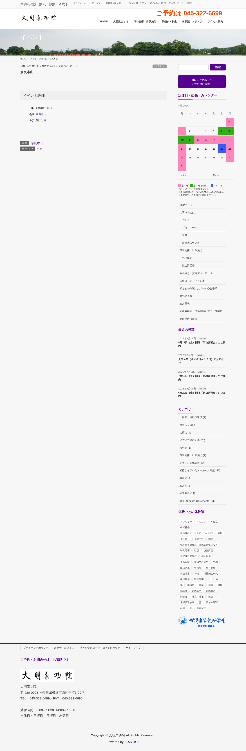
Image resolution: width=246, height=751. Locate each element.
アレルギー (186, 521)
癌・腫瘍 (210, 567)
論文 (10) (185, 485)
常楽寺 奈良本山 (64, 647)
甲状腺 (197, 567)
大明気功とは (187, 212)
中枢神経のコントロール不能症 (196, 533)
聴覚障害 (199, 579)
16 (229, 139)
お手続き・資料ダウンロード (196, 273)
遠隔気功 (196, 591)
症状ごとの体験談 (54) (192, 462)
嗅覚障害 (208, 550)
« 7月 (184, 175)
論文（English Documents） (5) (198, 500)
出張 (43, 120)
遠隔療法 (210, 591)
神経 (196, 573)
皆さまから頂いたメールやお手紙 (198, 288)
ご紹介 (186, 220)
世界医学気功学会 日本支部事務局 (100, 647)
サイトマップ (133, 647)
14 (214, 139)
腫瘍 (210, 585)
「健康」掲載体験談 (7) (193, 417)
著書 (184, 235)
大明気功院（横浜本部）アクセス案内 (201, 311)
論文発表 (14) (187, 493)
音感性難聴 (212, 602)
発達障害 (185, 573)
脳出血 (190, 585)
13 (206, 139)
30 (229, 157)
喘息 (196, 550)
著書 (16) (185, 478)
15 (221, 139)
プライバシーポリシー (35, 647)
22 (221, 148)
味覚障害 (185, 550)
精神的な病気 (211, 573)
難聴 (210, 596)
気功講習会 (188, 265)
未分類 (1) (185, 447)
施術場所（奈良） (190, 318)
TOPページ (186, 204)
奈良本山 (159, 66)
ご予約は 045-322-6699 (189, 13)
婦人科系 (206, 556)
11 (190, 139)
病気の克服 (186, 295)
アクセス (96, 3)
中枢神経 (185, 527)
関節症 (183, 596)
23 (229, 148)
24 (182, 157)
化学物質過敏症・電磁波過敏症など (199, 544)
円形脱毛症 (198, 539)
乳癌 (220, 533)
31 (182, 166)
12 (198, 139)
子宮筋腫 (185, 562)
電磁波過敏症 (187, 602)
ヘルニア (201, 521)
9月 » (216, 175)
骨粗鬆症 (201, 608)
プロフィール (79, 3)
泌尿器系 (185, 567)
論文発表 (185, 303)
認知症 (183, 591)
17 (182, 148)
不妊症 (214, 521)
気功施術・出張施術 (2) (193, 455)
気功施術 (187, 257)
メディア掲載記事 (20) (192, 440)
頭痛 (182, 608)
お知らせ (202, 339)
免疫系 (183, 539)
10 (182, 139)
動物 (210, 539)
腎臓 (201, 585)
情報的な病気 (201, 562)
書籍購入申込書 (113, 3)
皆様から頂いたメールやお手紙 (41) (200, 470)
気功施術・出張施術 (191, 250)
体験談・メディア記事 (192, 280)
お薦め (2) (185, 432)
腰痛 (220, 585)
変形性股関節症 (188, 556)
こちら (205, 188)
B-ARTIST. (132, 742)
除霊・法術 (198, 596)
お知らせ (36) (187, 425)
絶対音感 (185, 579)
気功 (215, 562)
